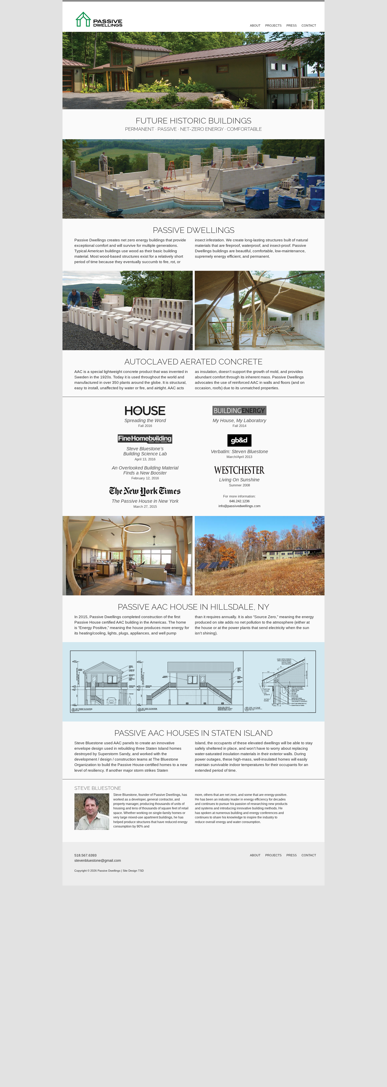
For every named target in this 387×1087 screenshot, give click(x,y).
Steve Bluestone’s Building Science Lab (145, 453)
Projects (273, 25)
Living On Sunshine (239, 482)
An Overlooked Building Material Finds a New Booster (145, 472)
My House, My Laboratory (239, 423)
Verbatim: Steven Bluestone (239, 454)
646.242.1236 (239, 501)
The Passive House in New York (145, 503)
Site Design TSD (133, 870)
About (255, 25)
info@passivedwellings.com (239, 506)
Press (291, 25)
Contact (309, 25)
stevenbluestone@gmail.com (97, 860)
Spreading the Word (145, 423)
